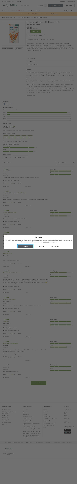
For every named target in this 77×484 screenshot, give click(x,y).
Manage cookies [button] (55, 246)
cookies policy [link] (46, 242)
